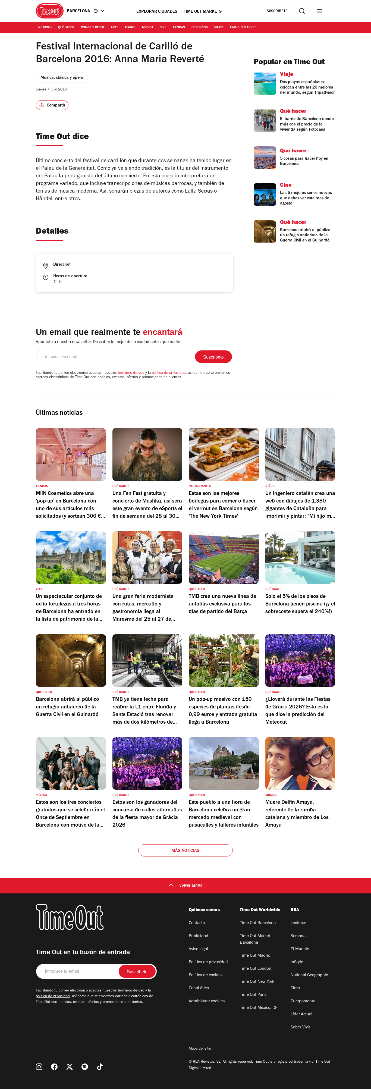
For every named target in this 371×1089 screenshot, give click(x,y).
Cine (163, 27)
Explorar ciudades (156, 12)
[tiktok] (100, 1066)
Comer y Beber (92, 27)
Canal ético (199, 988)
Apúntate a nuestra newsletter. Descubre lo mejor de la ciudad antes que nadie (108, 342)
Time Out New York (257, 982)
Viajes (218, 27)
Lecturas (298, 923)
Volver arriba (191, 886)
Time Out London (255, 969)
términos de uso (131, 373)
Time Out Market (243, 27)
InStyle (297, 962)
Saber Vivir (300, 1027)
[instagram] (39, 1066)
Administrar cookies (207, 1001)
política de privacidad (169, 373)
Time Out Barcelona (258, 923)
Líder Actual (301, 1014)
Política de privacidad (208, 962)
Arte (114, 27)
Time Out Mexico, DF (258, 1008)
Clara (295, 988)
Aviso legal (198, 949)
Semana (298, 936)
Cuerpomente (303, 1001)
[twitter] (69, 1066)
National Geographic (309, 975)
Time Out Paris (253, 995)
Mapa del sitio (200, 1049)
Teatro (130, 27)
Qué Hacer (66, 27)
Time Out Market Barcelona (255, 939)
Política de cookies (205, 975)
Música (147, 27)
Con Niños (199, 27)
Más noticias (185, 851)
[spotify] (84, 1066)
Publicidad (198, 936)
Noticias (45, 27)
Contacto (197, 923)
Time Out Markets (203, 12)
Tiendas (179, 27)
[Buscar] (301, 11)
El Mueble (300, 949)
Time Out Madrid (255, 956)
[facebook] (54, 1066)
